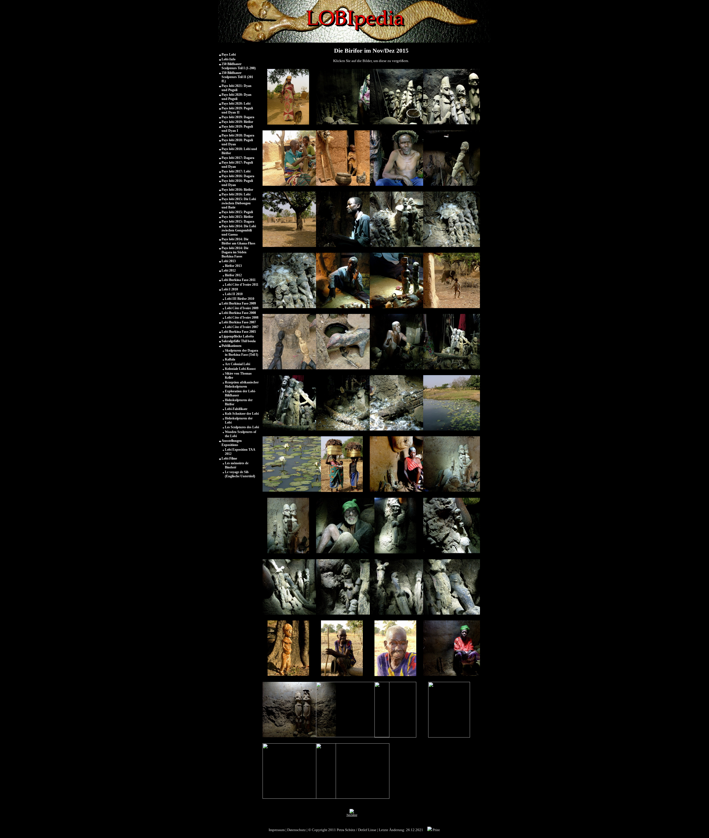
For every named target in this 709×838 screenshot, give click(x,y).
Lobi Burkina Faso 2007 (239, 322)
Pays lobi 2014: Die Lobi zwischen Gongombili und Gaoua (239, 230)
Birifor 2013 (233, 266)
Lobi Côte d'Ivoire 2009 (241, 308)
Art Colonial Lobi (237, 364)
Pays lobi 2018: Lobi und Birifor (239, 151)
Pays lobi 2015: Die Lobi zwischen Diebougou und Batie (239, 203)
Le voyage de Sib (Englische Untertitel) (240, 474)
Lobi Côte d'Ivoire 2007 (241, 327)
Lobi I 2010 (230, 289)
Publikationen (232, 346)
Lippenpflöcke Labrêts (238, 336)
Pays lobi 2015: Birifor (237, 217)
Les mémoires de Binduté (236, 465)
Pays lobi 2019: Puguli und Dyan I (237, 129)
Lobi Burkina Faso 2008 (239, 313)
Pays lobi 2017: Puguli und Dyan (237, 165)
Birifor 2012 (233, 275)
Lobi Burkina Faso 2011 (239, 280)
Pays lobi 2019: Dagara (238, 117)
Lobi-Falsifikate (236, 409)
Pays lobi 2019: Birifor (237, 122)
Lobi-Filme (229, 458)
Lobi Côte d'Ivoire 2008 (241, 317)
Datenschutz (296, 830)
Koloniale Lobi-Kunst (240, 369)
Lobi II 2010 (234, 294)
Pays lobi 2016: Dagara (238, 176)
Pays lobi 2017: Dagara (238, 158)
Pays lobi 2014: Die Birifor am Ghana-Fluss (238, 241)
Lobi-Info (228, 59)
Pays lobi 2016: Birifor (237, 190)
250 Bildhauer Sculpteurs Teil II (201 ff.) (237, 77)
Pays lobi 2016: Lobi (236, 194)
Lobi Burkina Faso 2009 (239, 303)
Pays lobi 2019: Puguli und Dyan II (237, 110)
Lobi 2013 (229, 261)
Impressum (277, 830)
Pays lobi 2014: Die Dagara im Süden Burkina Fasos (235, 252)
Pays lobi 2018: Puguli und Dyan (237, 142)
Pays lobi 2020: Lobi (236, 103)
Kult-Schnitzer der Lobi (242, 414)
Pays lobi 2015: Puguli (237, 212)
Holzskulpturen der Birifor (239, 402)
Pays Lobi (229, 54)
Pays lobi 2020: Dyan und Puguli (236, 97)
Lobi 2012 (229, 270)
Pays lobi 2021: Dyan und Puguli (236, 88)
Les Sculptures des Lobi (242, 427)
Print (436, 830)
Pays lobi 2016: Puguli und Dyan (237, 183)
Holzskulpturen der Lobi (239, 420)
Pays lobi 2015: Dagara (238, 221)
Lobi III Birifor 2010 (239, 299)
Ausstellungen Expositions (232, 443)
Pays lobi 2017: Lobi (236, 171)
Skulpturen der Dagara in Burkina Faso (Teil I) (241, 353)
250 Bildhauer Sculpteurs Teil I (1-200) (239, 66)
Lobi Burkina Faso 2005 (239, 332)
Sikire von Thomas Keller (238, 376)
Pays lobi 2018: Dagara (238, 135)
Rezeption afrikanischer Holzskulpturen (242, 384)
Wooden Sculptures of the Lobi (240, 434)
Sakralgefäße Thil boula (239, 341)
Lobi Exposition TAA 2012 (240, 452)
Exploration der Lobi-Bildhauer (240, 393)
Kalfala (230, 359)
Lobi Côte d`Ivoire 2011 (241, 285)
